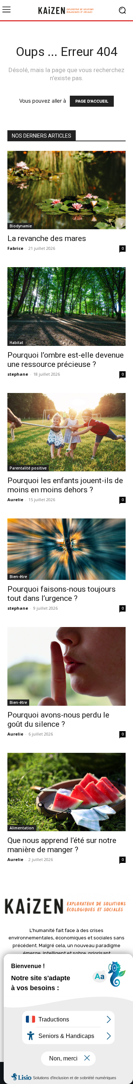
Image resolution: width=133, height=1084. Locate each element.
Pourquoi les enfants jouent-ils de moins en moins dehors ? (65, 485)
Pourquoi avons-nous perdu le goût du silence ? (58, 720)
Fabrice (15, 248)
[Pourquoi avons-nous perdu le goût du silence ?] (66, 666)
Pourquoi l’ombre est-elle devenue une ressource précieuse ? (65, 360)
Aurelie (15, 499)
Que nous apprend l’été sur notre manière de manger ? (61, 845)
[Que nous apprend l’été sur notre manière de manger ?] (66, 792)
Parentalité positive (28, 468)
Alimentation (22, 827)
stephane (17, 374)
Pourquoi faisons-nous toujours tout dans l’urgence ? (61, 594)
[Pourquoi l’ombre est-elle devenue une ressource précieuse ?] (66, 306)
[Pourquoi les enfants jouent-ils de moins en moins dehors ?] (66, 432)
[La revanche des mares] (66, 190)
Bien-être (18, 576)
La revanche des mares (46, 238)
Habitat (16, 342)
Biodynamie (21, 226)
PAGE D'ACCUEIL (91, 101)
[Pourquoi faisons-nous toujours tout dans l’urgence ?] (66, 549)
